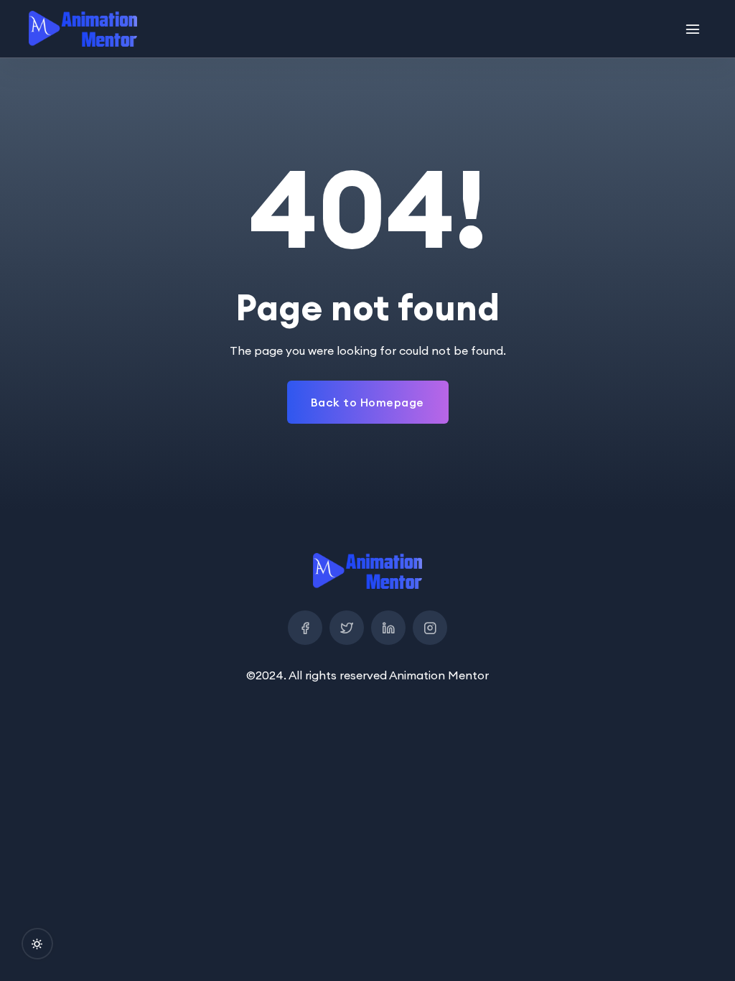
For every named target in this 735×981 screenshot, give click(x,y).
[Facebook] (305, 627)
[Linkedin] (388, 627)
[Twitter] (346, 627)
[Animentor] (83, 29)
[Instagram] (430, 627)
